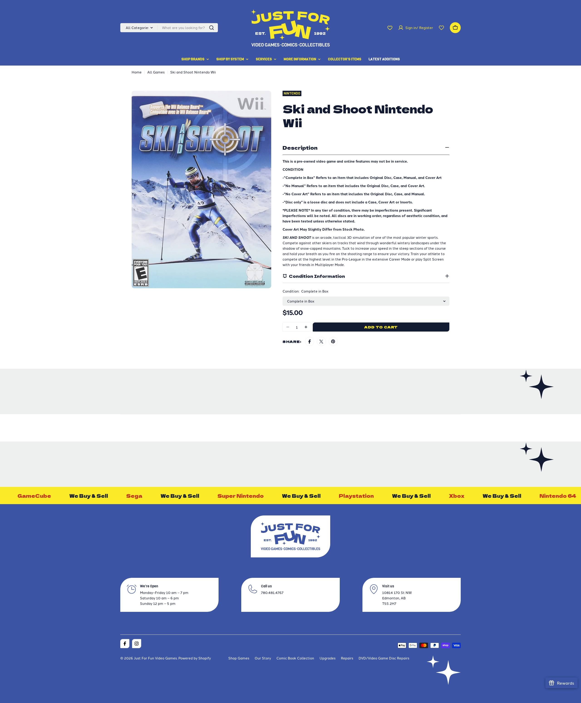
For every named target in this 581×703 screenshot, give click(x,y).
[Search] (211, 27)
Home (137, 72)
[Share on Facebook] (309, 341)
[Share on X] (321, 341)
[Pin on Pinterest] (333, 341)
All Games (156, 72)
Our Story (263, 658)
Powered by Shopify (194, 658)
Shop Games (238, 658)
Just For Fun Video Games (155, 658)
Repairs (347, 658)
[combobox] (169, 27)
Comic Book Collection (295, 658)
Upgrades (327, 658)
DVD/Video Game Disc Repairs (384, 658)
